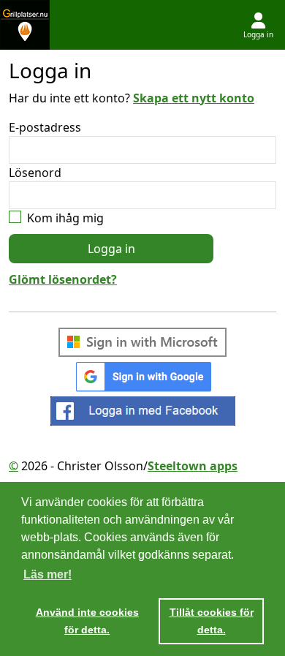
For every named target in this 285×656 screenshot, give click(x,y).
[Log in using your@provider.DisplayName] (142, 342)
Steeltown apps (193, 466)
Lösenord (35, 173)
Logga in (111, 249)
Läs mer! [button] (47, 574)
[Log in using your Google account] (143, 376)
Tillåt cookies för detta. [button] (212, 621)
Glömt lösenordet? (63, 279)
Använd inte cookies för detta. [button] (87, 621)
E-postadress (45, 127)
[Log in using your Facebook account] (142, 411)
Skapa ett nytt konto (193, 98)
